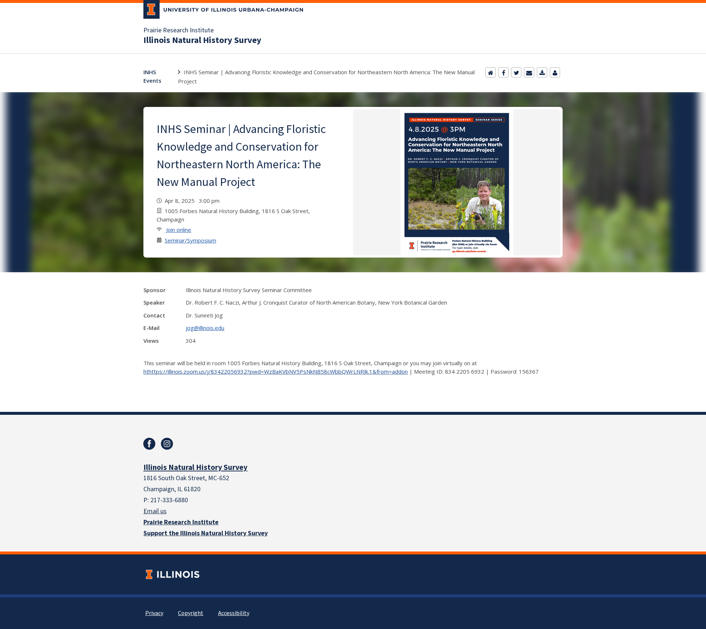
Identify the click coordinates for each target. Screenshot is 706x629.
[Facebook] (503, 72)
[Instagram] (167, 444)
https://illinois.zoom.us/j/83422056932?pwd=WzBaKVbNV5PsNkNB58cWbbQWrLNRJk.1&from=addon (278, 371)
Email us (155, 511)
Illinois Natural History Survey (202, 40)
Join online (178, 229)
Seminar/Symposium (190, 240)
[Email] (529, 72)
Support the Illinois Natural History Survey (205, 533)
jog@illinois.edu (205, 327)
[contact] (555, 72)
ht (146, 371)
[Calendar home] (490, 72)
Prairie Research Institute (178, 30)
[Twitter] (516, 72)
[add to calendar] (542, 72)
